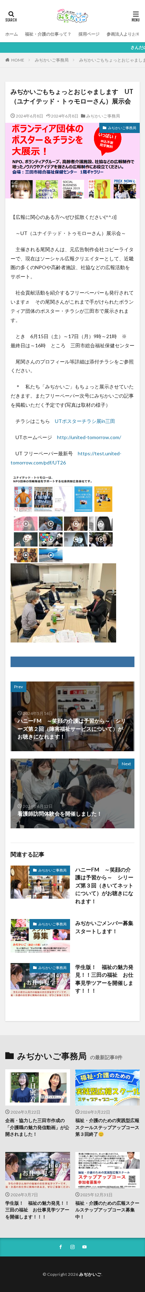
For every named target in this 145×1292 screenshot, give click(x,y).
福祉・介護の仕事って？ (48, 34)
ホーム (11, 34)
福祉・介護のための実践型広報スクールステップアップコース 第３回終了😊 (107, 1127)
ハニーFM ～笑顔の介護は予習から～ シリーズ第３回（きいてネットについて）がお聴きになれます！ (104, 885)
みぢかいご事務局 (52, 60)
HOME (17, 60)
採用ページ (89, 34)
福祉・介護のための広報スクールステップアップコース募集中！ (107, 1210)
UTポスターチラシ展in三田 (85, 421)
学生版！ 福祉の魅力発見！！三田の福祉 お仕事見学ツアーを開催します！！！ (104, 979)
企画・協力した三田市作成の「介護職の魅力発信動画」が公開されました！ (37, 1127)
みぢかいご (90, 1274)
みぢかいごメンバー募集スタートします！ (104, 927)
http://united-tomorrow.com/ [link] (89, 437)
